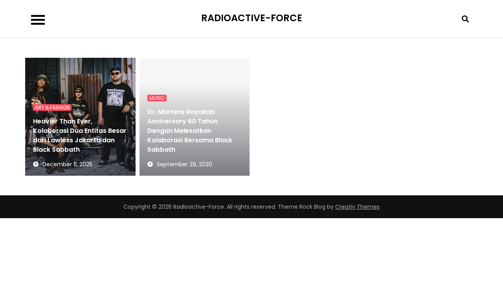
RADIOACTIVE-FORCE (251, 17)
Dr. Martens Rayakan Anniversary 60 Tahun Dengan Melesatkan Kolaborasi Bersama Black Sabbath (189, 130)
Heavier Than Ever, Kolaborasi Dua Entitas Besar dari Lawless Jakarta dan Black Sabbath (80, 135)
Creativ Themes (357, 207)
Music (157, 98)
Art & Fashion (52, 107)
